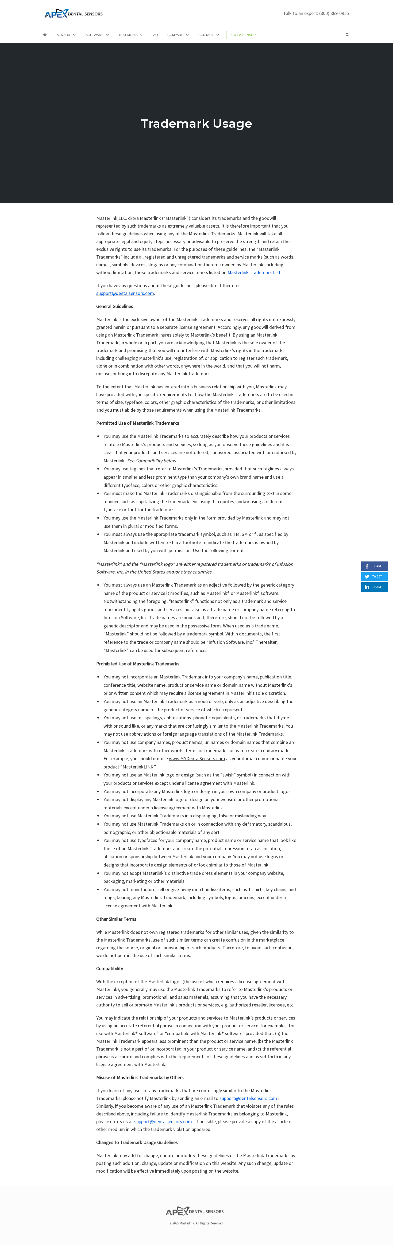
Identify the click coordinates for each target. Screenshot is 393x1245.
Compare (175, 35)
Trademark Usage (196, 123)
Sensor (63, 35)
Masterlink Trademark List (254, 272)
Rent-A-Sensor (242, 35)
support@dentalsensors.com (125, 293)
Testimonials (130, 35)
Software (94, 35)
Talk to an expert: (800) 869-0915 (316, 13)
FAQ (155, 35)
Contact (206, 35)
